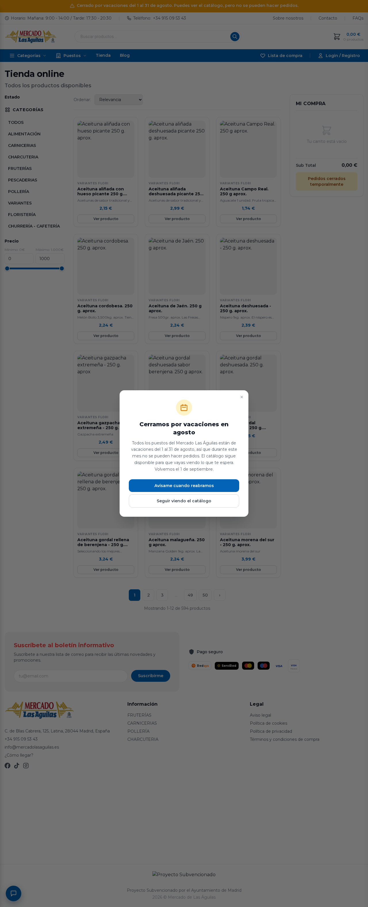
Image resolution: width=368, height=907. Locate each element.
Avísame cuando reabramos (184, 485)
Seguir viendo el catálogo (184, 500)
